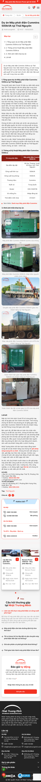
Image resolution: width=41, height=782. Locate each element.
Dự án (19, 15)
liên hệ (25, 467)
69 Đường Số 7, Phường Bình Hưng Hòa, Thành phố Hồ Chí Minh (31, 739)
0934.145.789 (14, 478)
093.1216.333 (14, 487)
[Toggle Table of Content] (34, 37)
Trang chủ (8, 15)
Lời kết (8, 57)
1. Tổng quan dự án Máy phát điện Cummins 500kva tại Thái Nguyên (18, 43)
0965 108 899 (8, 744)
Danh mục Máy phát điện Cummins (24, 203)
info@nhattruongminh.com (12, 747)
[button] (15, 593)
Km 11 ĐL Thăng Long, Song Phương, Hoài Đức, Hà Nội (11, 756)
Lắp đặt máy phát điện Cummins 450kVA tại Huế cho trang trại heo (8, 562)
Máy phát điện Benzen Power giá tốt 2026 (20, 2)
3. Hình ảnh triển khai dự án (16, 54)
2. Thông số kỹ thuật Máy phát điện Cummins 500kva (19, 49)
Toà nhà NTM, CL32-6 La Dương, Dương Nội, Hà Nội (11, 739)
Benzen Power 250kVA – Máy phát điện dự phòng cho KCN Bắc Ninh (27, 562)
